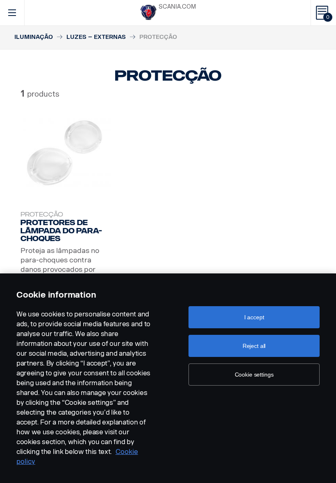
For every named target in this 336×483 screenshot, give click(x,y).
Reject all (254, 346)
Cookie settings (254, 374)
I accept (254, 317)
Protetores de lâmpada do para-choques (61, 231)
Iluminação (33, 37)
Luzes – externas (96, 37)
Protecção (41, 214)
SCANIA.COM (177, 6)
